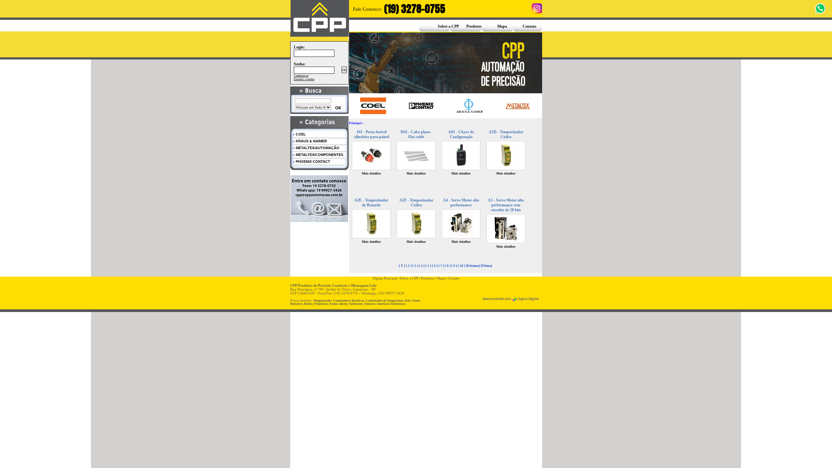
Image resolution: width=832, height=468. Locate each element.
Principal (355, 123)
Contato (529, 26)
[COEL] (373, 106)
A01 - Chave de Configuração (461, 134)
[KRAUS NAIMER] (470, 106)
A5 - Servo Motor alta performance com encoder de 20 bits (506, 205)
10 (461, 265)
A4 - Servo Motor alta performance (461, 202)
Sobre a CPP (448, 26)
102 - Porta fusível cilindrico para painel (371, 134)
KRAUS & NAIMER (310, 141)
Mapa (502, 26)
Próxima (473, 265)
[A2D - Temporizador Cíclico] (506, 166)
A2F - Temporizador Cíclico (416, 202)
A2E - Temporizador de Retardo (371, 202)
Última (486, 265)
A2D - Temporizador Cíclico (506, 134)
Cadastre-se (301, 75)
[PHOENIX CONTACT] (421, 105)
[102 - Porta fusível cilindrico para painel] (371, 166)
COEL (299, 134)
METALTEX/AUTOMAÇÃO (316, 148)
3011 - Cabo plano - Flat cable (416, 134)
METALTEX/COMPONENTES (318, 155)
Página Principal (385, 278)
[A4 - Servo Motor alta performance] (461, 235)
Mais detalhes (371, 173)
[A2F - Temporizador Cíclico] (416, 235)
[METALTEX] (518, 106)
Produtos (474, 26)
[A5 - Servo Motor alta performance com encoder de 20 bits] (505, 239)
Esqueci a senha (304, 79)
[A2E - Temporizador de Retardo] (371, 235)
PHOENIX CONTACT (311, 161)
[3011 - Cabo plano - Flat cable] (416, 166)
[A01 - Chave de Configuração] (461, 166)
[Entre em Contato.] (319, 220)
